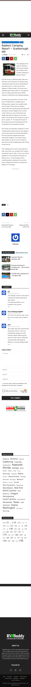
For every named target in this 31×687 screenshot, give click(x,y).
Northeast (9, 676)
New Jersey (19, 485)
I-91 (9, 541)
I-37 (4, 529)
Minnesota (6, 479)
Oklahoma (6, 494)
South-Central (8, 678)
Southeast (16, 676)
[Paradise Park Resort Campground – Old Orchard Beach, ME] (6, 267)
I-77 (12, 535)
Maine (27, 39)
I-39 (7, 529)
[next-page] (5, 282)
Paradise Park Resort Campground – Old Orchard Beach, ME (20, 267)
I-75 (5, 535)
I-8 (10, 523)
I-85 (11, 538)
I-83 (4, 538)
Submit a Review (15, 680)
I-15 (18, 523)
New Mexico (8, 488)
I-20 (4, 526)
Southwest (22, 678)
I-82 (25, 535)
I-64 (7, 532)
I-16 (23, 523)
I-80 (16, 535)
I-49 (22, 529)
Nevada (16, 482)
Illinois (5, 471)
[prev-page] (3, 282)
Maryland (5, 476)
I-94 (17, 541)
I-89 (25, 538)
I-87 (18, 538)
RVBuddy (5, 54)
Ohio (19, 491)
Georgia (15, 468)
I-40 (11, 529)
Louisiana (14, 474)
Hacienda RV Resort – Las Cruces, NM (8, 226)
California (8, 462)
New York (18, 488)
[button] (3, 35)
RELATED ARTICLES (8, 252)
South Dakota (21, 499)
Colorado (18, 462)
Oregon (14, 493)
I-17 (26, 523)
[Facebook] (3, 58)
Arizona (14, 459)
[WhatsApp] (15, 58)
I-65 (11, 532)
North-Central (23, 676)
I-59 (4, 532)
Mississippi (13, 479)
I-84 (7, 538)
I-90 (4, 541)
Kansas (18, 471)
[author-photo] (15, 241)
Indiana (10, 471)
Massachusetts (14, 476)
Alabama (6, 459)
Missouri (20, 479)
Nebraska (11, 482)
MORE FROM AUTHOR (22, 252)
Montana (5, 482)
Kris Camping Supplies (15, 311)
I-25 (11, 526)
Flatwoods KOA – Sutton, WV (24, 226)
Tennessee (7, 502)
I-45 (19, 529)
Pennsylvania (8, 496)
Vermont (6, 505)
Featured (17, 465)
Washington (9, 508)
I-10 (14, 522)
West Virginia (19, 508)
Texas (16, 502)
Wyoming (6, 511)
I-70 (19, 532)
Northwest (15, 678)
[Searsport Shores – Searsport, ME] (6, 259)
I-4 (4, 523)
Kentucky (6, 474)
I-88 (22, 538)
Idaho (22, 468)
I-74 (23, 532)
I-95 (7, 204)
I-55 (25, 529)
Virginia (14, 505)
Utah (22, 502)
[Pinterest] (11, 58)
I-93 (13, 541)
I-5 (7, 522)
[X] (7, 58)
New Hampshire (9, 485)
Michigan (23, 476)
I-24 (8, 526)
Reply (9, 306)
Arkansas (21, 459)
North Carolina (9, 490)
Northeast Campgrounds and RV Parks (15, 39)
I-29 (19, 526)
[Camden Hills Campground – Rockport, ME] (6, 276)
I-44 (15, 529)
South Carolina (9, 499)
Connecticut (7, 465)
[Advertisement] (15, 16)
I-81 (21, 535)
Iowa (14, 471)
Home (3, 39)
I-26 (15, 526)
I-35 (25, 526)
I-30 (22, 526)
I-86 (15, 538)
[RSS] (15, 670)
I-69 (15, 532)
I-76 (9, 535)
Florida (7, 468)
